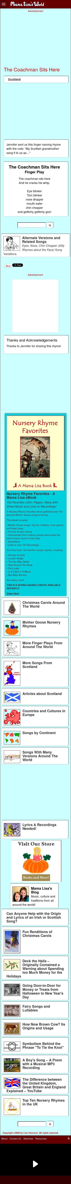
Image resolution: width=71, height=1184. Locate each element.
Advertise (28, 1138)
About (4, 1138)
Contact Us (15, 1138)
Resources (41, 1138)
